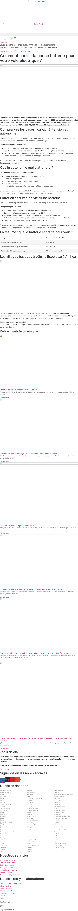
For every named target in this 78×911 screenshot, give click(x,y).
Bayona (2, 814)
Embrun (2, 842)
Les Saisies (30, 836)
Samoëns (56, 822)
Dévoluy (2, 838)
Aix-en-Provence (5, 790)
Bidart (2, 820)
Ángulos (2, 798)
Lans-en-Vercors (32, 816)
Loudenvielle (31, 842)
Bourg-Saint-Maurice (6, 822)
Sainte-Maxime (58, 820)
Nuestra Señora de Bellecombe (63, 794)
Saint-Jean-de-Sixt (60, 810)
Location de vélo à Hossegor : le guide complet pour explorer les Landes (31, 589)
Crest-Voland (4, 836)
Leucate (29, 838)
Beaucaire (3, 816)
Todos (2, 794)
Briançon (2, 824)
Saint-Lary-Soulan (59, 812)
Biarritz (2, 818)
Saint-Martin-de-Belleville (62, 816)
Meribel (29, 851)
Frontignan (3, 846)
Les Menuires (31, 830)
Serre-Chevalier (59, 826)
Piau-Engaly (57, 800)
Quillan (56, 808)
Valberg (56, 840)
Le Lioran (30, 822)
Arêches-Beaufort (5, 804)
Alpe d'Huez (4, 796)
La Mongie (30, 802)
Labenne (29, 812)
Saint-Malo (57, 814)
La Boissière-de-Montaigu (35, 798)
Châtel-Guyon (4, 834)
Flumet (2, 844)
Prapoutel (57, 802)
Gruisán (2, 849)
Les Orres (30, 832)
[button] (39, 34)
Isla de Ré (30, 794)
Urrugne (56, 832)
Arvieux (2, 806)
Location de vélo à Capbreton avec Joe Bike (19, 390)
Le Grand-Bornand (32, 820)
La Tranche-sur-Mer (33, 810)
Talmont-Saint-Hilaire (60, 830)
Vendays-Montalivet (60, 844)
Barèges (2, 812)
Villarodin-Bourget (59, 847)
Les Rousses (31, 834)
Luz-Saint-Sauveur (33, 846)
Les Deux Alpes (32, 824)
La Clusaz (30, 800)
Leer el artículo (4, 397)
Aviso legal (4, 898)
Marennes (30, 847)
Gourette (3, 847)
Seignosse (57, 824)
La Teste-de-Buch (32, 808)
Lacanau (29, 814)
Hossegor (30, 790)
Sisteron (56, 828)
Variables (56, 842)
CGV (2, 906)
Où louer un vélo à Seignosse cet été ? (17, 526)
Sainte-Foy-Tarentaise (61, 818)
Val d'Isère (57, 836)
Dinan (2, 840)
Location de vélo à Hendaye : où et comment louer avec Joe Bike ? (29, 454)
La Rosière (30, 806)
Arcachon (3, 802)
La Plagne (30, 804)
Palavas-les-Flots (59, 796)
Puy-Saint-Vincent (59, 806)
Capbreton (3, 828)
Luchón (29, 844)
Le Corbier (30, 818)
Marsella (29, 849)
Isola (28, 796)
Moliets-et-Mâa (58, 790)
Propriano (57, 804)
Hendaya (3, 851)
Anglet (2, 800)
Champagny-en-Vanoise (7, 832)
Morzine (56, 792)
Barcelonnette (4, 810)
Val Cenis (56, 834)
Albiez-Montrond (5, 792)
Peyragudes (57, 798)
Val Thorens (57, 838)
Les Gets (29, 826)
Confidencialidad (6, 902)
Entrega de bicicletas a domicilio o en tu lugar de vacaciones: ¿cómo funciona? (34, 653)
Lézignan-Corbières (33, 840)
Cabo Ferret (4, 826)
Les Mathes (30, 828)
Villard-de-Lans (58, 846)
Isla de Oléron (31, 792)
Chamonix (3, 830)
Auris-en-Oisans (5, 808)
